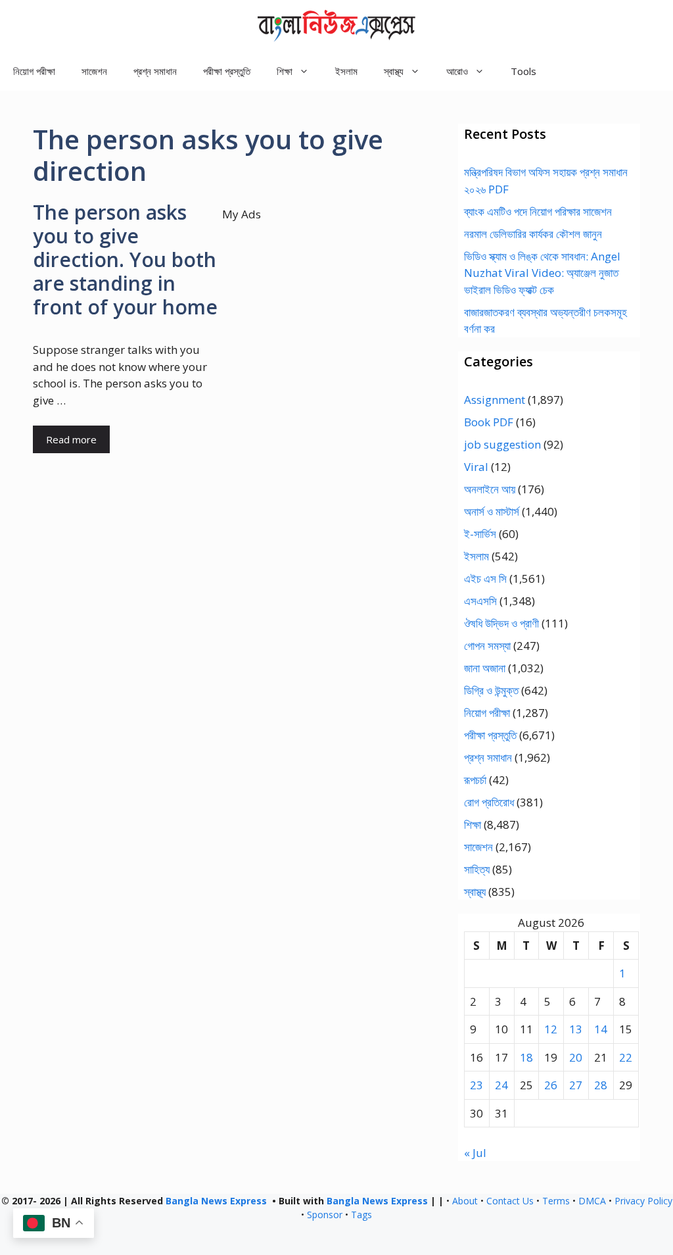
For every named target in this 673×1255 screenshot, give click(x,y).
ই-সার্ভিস (480, 533)
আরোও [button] (457, 71)
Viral (476, 466)
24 (501, 1085)
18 (526, 1057)
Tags (361, 1214)
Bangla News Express (216, 1200)
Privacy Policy (643, 1200)
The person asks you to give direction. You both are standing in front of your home (125, 259)
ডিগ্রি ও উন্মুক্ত (491, 690)
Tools (523, 71)
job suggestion (502, 444)
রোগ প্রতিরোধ (489, 802)
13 (575, 1029)
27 (575, 1085)
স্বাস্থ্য (475, 891)
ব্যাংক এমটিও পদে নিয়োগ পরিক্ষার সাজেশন (538, 211)
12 (550, 1029)
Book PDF (488, 422)
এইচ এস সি (485, 578)
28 (600, 1085)
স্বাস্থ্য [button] (394, 71)
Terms (556, 1200)
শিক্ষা (472, 824)
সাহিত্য (477, 869)
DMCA (592, 1200)
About (465, 1200)
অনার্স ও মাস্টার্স (491, 511)
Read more (71, 439)
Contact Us (510, 1200)
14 (600, 1029)
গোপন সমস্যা (487, 645)
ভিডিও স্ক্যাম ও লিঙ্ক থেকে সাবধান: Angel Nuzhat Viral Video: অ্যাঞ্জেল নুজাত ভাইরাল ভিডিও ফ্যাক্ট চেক (542, 273)
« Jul (475, 1152)
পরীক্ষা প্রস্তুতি (226, 71)
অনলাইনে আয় (489, 489)
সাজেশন (94, 71)
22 (625, 1057)
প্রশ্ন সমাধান (155, 71)
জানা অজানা (484, 668)
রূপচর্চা (475, 779)
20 (575, 1057)
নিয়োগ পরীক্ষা (34, 71)
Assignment (494, 399)
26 (550, 1085)
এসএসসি (480, 600)
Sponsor (324, 1214)
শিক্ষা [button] (284, 71)
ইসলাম (346, 71)
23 (476, 1085)
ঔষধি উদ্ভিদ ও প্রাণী (501, 623)
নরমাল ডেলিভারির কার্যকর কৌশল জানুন (533, 233)
